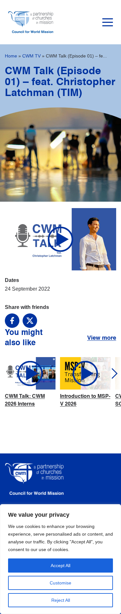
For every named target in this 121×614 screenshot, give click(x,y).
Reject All (60, 600)
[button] (109, 373)
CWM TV (31, 55)
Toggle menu (107, 22)
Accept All (60, 565)
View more (101, 338)
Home (11, 55)
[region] (60, 559)
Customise (60, 582)
